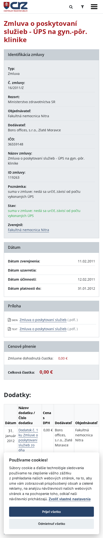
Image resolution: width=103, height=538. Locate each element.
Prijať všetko (51, 512)
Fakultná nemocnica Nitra (28, 229)
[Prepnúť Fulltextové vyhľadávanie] (71, 6)
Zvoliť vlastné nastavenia (70, 499)
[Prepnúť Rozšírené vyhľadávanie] (82, 6)
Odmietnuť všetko (51, 524)
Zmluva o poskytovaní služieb (43, 319)
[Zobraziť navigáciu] (94, 6)
